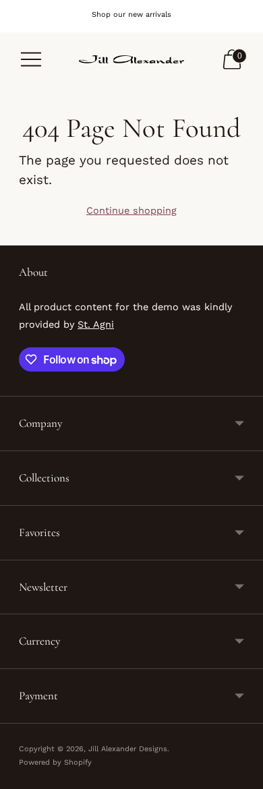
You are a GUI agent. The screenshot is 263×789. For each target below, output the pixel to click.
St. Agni (96, 324)
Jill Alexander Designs (127, 748)
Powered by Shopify (55, 762)
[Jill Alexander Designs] (131, 59)
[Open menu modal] (31, 59)
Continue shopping (131, 210)
